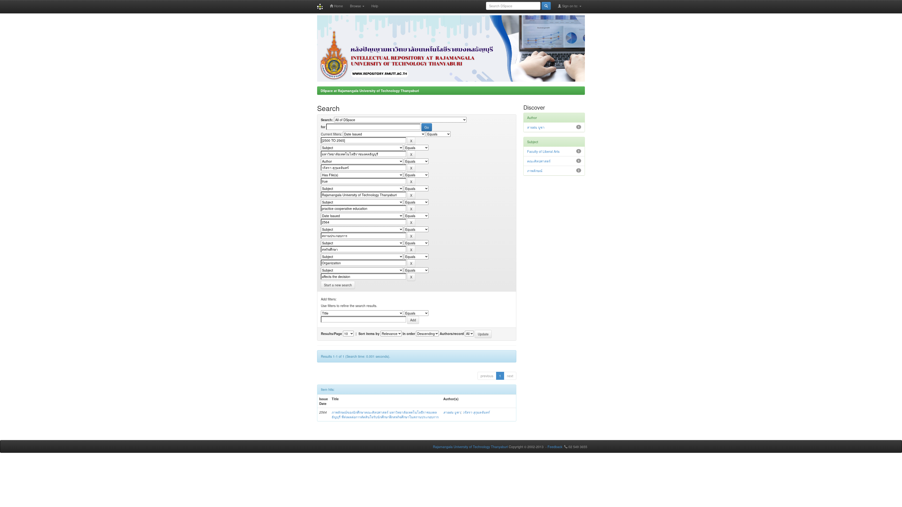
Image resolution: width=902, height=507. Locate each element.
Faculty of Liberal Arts (543, 151)
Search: (327, 119)
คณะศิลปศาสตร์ (539, 161)
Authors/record (452, 333)
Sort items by (369, 333)
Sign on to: (570, 6)
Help (374, 6)
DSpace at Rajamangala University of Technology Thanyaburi (370, 90)
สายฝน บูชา (452, 412)
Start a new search (338, 285)
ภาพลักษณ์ (534, 170)
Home (338, 6)
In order (409, 333)
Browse (356, 6)
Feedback (555, 446)
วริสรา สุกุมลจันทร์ (476, 412)
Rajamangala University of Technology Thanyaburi (470, 446)
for (323, 126)
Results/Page (331, 333)
